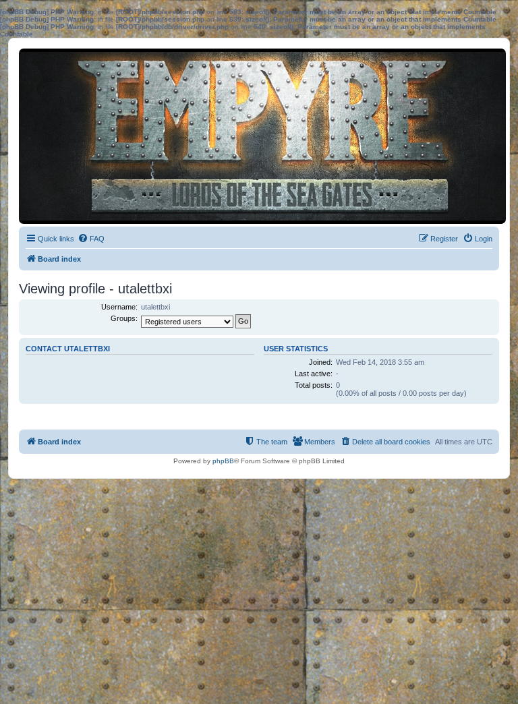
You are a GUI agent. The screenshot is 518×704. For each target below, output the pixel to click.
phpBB (223, 461)
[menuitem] (91, 239)
